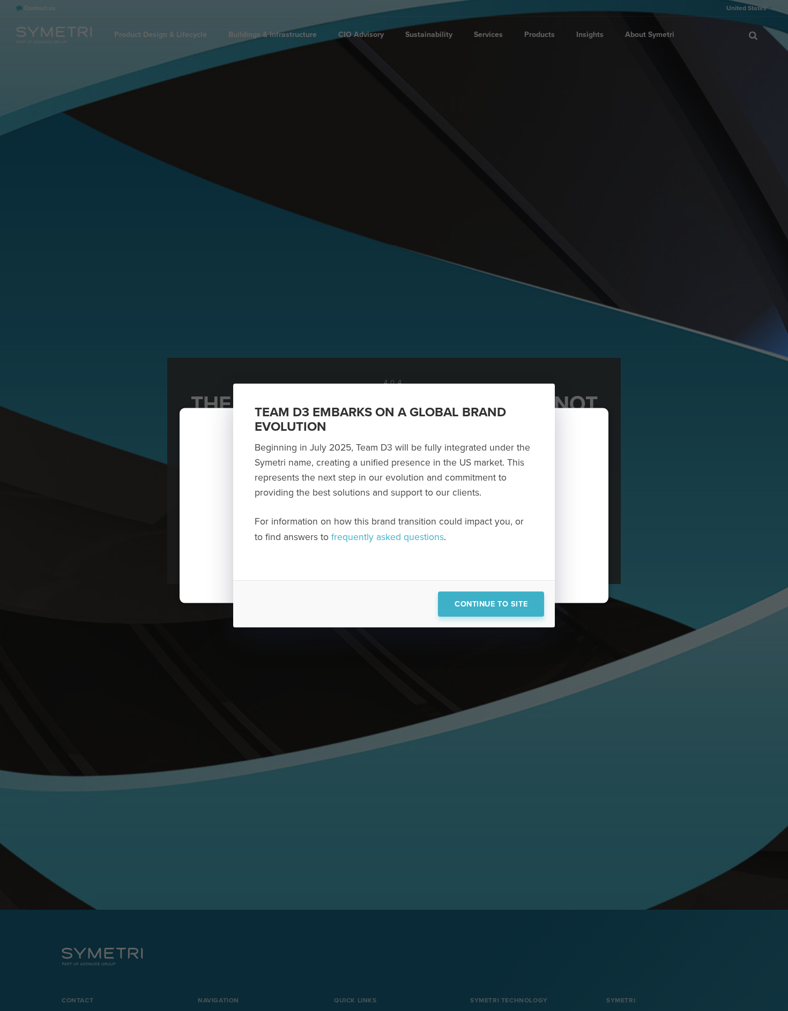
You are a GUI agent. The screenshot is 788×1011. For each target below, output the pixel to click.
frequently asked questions (387, 537)
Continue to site (491, 604)
